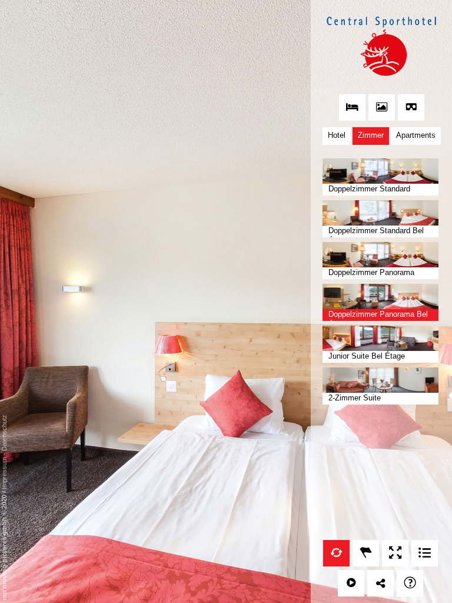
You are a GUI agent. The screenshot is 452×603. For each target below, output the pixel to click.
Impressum (4, 473)
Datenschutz (4, 433)
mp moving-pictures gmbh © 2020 (4, 546)
